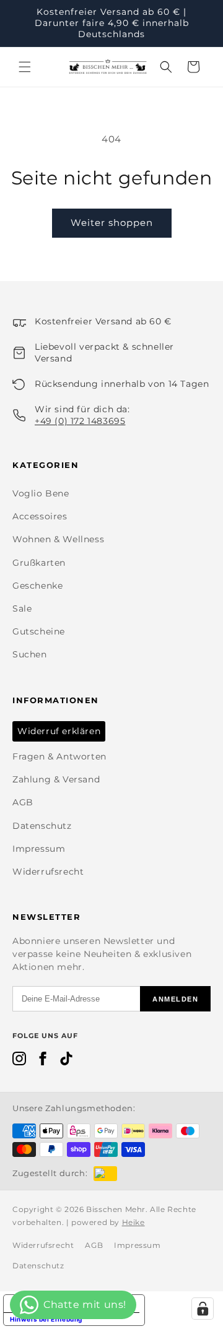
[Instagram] (19, 1061)
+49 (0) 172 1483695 (80, 420)
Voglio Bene (40, 493)
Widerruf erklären (58, 731)
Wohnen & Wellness (58, 539)
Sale (22, 608)
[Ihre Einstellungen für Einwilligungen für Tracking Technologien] (202, 1308)
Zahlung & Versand (56, 779)
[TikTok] (66, 1061)
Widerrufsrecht (48, 871)
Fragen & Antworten (59, 756)
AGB (22, 802)
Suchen (29, 654)
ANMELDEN (175, 999)
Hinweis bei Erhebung (46, 1319)
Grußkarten (39, 562)
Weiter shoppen (112, 222)
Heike (133, 1222)
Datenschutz (42, 825)
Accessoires (40, 516)
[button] (24, 66)
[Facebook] (43, 1061)
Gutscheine (38, 631)
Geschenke (37, 585)
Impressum (38, 848)
